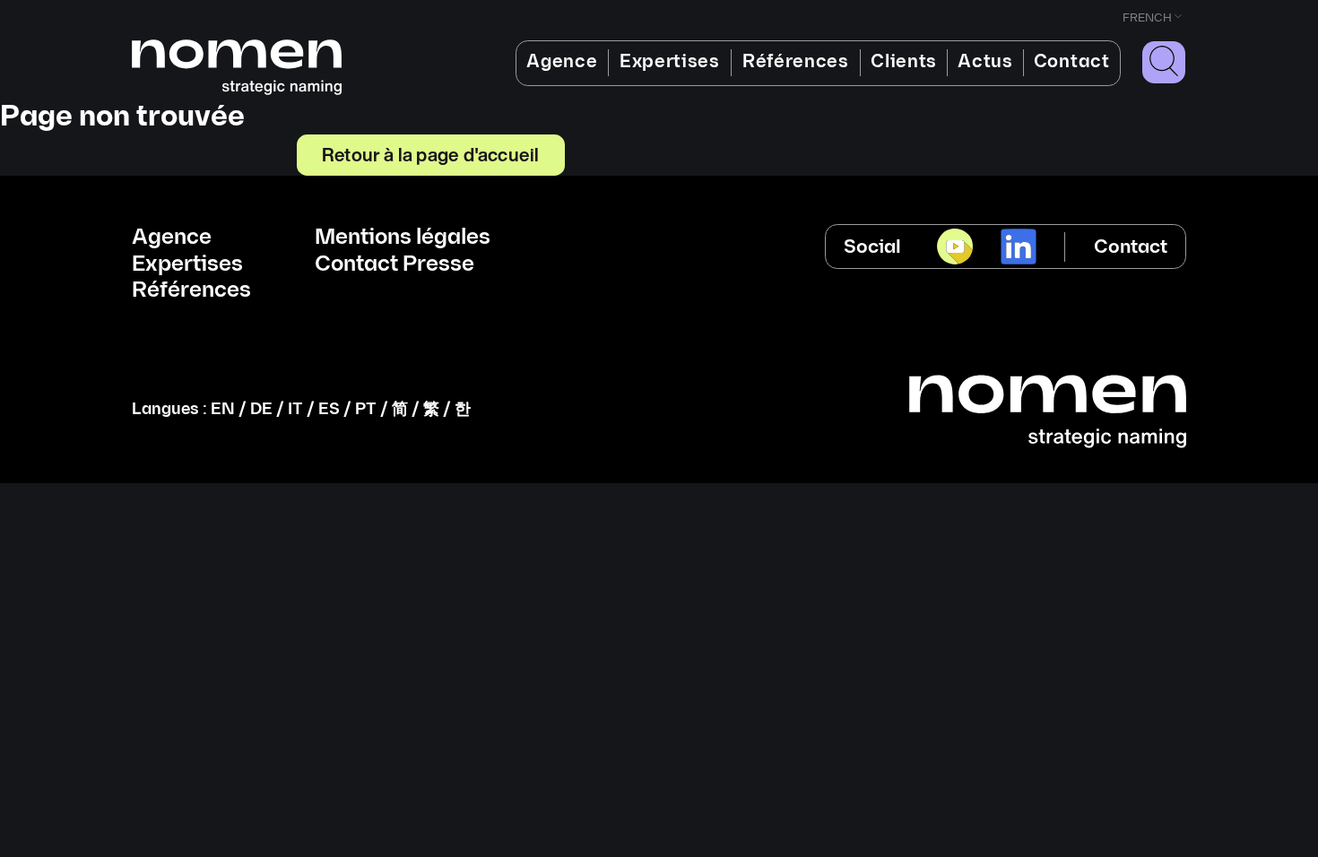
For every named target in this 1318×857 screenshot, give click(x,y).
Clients (904, 62)
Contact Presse (394, 264)
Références (795, 62)
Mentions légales (402, 237)
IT (295, 409)
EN (223, 409)
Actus (985, 62)
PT (366, 409)
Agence (561, 62)
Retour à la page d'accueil (430, 154)
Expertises (670, 62)
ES (329, 409)
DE (261, 409)
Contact (1072, 62)
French (1147, 18)
